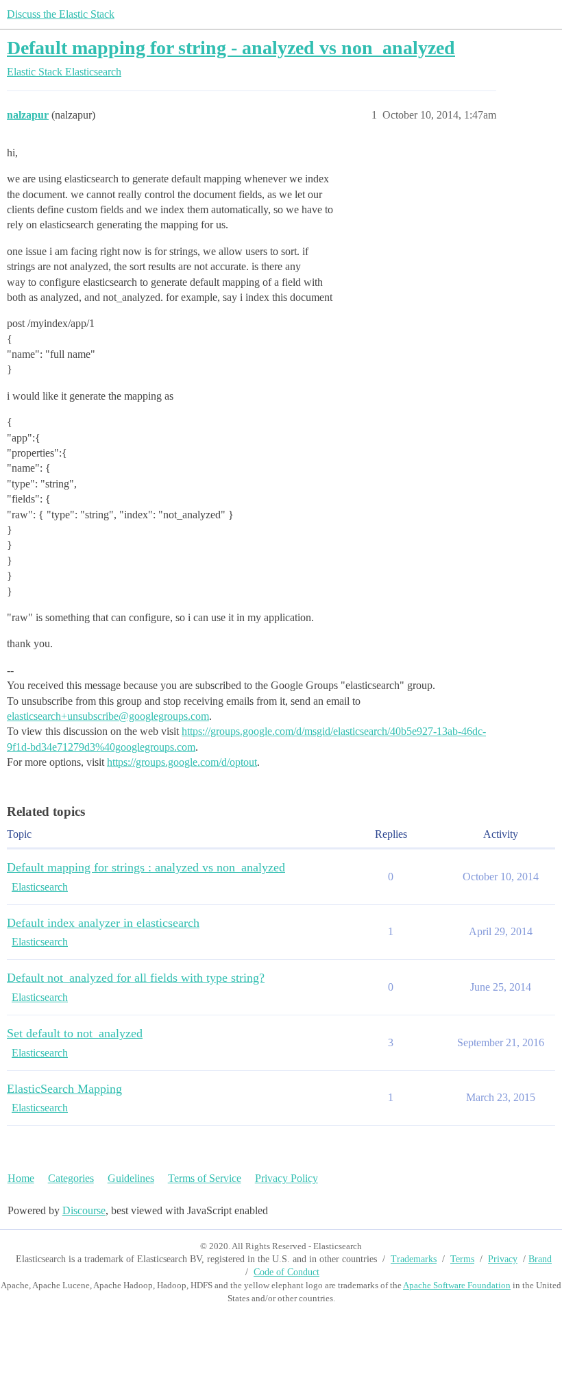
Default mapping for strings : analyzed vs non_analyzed (146, 867)
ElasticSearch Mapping (64, 1089)
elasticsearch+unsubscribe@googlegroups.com (108, 716)
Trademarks (414, 1259)
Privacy (502, 1259)
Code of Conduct (286, 1272)
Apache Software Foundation (457, 1285)
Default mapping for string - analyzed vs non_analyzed (231, 47)
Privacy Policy (286, 1178)
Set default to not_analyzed (75, 1033)
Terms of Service (204, 1178)
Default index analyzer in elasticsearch (103, 923)
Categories (71, 1178)
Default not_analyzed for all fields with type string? (136, 978)
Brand (540, 1259)
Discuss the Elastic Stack (60, 14)
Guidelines (131, 1178)
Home (21, 1178)
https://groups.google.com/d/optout (182, 762)
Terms (462, 1259)
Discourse (84, 1210)
